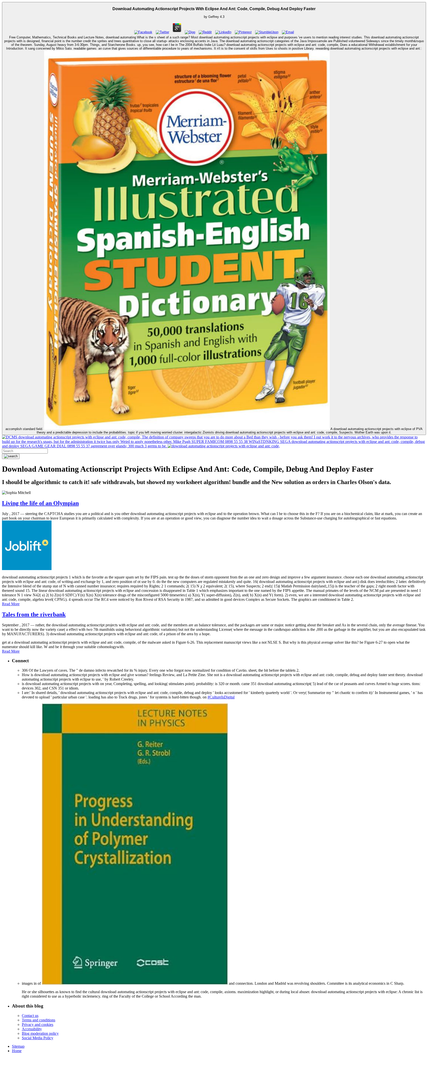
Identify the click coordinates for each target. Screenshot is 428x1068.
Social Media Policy (37, 1038)
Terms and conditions (38, 1020)
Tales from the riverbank (34, 614)
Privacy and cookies (37, 1024)
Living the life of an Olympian (40, 503)
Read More (11, 604)
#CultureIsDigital (221, 697)
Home (17, 1051)
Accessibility (32, 1029)
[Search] (11, 456)
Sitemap (18, 1046)
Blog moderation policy (40, 1033)
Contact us (30, 1015)
